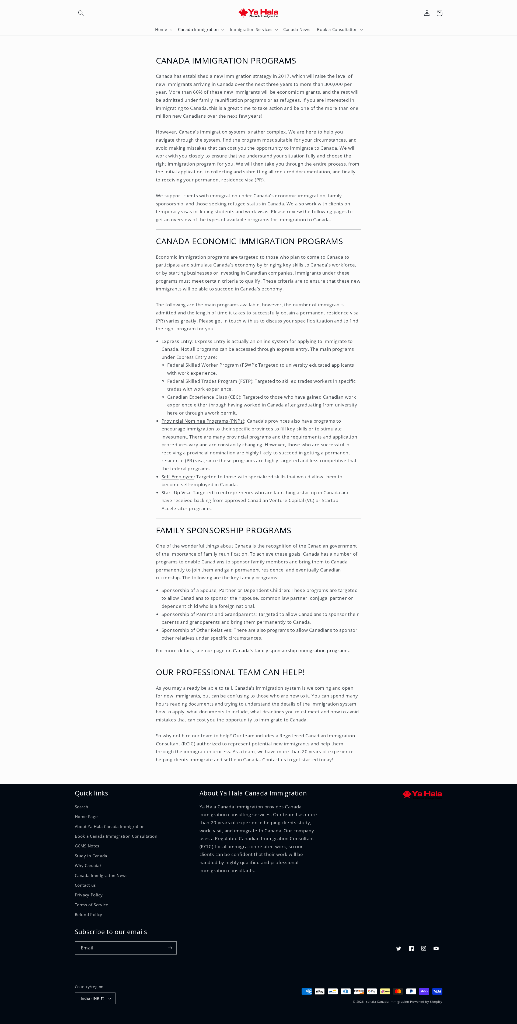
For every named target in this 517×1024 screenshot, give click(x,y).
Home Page (86, 816)
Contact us (85, 885)
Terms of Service (91, 904)
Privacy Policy (89, 894)
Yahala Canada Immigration (387, 1002)
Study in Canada (91, 855)
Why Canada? (88, 865)
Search (81, 806)
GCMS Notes (87, 845)
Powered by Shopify (426, 1002)
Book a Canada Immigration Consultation (116, 836)
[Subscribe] (170, 948)
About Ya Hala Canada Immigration (110, 826)
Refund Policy (88, 914)
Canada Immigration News (101, 875)
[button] (81, 13)
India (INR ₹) (92, 998)
